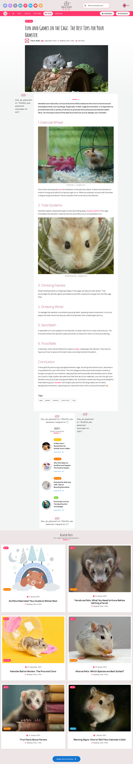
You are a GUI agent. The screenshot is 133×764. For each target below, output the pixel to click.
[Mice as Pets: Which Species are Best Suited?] (100, 618)
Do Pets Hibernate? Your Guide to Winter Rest (33, 601)
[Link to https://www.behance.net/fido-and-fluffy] (30, 6)
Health (73, 728)
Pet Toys (29, 21)
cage (40, 400)
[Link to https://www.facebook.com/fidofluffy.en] (5, 6)
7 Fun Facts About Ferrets (33, 739)
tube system (93, 211)
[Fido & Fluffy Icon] (5, 12)
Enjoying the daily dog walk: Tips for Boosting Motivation (62, 484)
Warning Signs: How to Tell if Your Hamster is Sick (99, 739)
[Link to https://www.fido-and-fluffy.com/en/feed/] (41, 6)
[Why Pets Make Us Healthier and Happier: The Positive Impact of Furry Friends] (46, 462)
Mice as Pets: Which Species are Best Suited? (100, 671)
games (47, 400)
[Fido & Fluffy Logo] (66, 2)
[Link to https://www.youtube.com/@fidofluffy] (35, 6)
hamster (58, 382)
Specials (57, 439)
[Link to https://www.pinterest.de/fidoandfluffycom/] (25, 6)
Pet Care (57, 459)
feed (77, 349)
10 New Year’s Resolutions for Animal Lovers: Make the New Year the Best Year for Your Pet (62, 448)
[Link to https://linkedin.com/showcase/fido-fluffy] (20, 6)
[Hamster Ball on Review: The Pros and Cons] (33, 618)
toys (60, 189)
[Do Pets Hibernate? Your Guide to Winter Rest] (33, 547)
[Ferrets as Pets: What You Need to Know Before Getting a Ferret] (100, 547)
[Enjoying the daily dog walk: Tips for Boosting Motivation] (46, 482)
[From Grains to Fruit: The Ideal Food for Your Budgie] (46, 501)
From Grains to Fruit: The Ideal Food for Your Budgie (61, 504)
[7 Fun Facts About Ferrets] (33, 686)
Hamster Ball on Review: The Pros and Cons (33, 671)
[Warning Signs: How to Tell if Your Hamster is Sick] (100, 686)
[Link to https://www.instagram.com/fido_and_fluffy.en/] (10, 6)
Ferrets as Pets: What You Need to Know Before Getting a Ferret (100, 602)
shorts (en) (66, 400)
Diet (56, 497)
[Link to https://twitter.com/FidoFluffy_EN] (15, 6)
